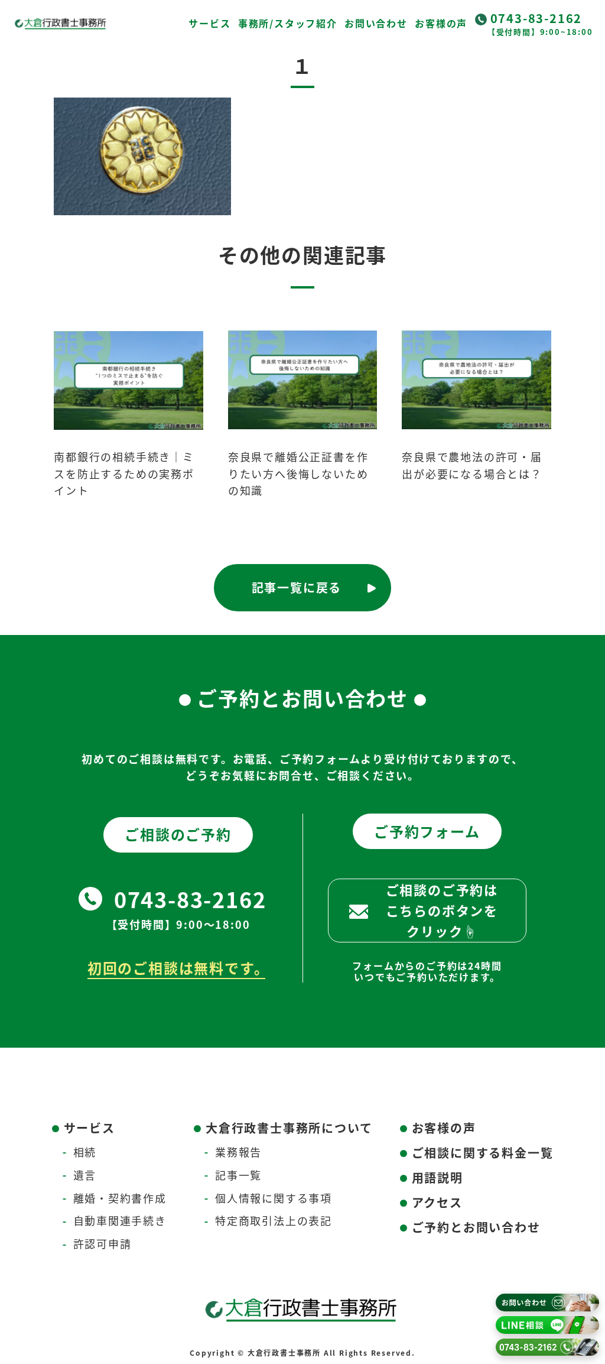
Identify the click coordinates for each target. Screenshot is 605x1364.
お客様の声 (441, 23)
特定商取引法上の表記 (273, 1220)
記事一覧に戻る (297, 587)
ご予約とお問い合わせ (476, 1227)
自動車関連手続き (120, 1220)
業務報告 (238, 1151)
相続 (85, 1151)
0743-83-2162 (536, 18)
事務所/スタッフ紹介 (287, 23)
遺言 (85, 1174)
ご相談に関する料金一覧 (483, 1152)
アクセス (437, 1202)
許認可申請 (102, 1243)
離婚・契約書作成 (120, 1198)
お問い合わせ (376, 23)
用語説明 (437, 1177)
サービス (209, 23)
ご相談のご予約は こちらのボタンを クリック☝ (442, 910)
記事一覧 (238, 1174)
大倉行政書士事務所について (289, 1127)
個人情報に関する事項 (273, 1198)
